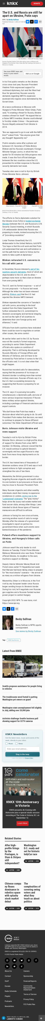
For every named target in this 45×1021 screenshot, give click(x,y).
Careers (27, 971)
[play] (3, 1018)
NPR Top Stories (13, 640)
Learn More (22, 823)
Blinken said (15, 294)
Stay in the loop (22, 754)
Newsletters (9, 1006)
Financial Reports (30, 981)
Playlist (7, 996)
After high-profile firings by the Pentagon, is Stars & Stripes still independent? (13, 854)
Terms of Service (30, 994)
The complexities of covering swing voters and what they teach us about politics (32, 892)
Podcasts (8, 1001)
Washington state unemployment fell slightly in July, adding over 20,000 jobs (22, 709)
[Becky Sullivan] (7, 622)
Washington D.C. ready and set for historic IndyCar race (32, 850)
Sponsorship (28, 976)
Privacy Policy (29, 758)
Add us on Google (32, 74)
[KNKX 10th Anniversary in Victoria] (22, 782)
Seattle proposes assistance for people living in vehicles (22, 687)
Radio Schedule (11, 991)
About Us (8, 971)
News (20, 744)
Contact (8, 976)
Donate (37, 3)
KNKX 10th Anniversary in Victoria (22, 803)
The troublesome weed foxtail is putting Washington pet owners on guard (19, 698)
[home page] (12, 4)
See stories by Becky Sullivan (28, 631)
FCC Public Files (29, 1004)
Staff (7, 981)
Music (11, 744)
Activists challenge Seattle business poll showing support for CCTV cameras (20, 719)
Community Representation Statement (29, 988)
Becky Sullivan (14, 20)
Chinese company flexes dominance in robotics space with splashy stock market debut (13, 892)
